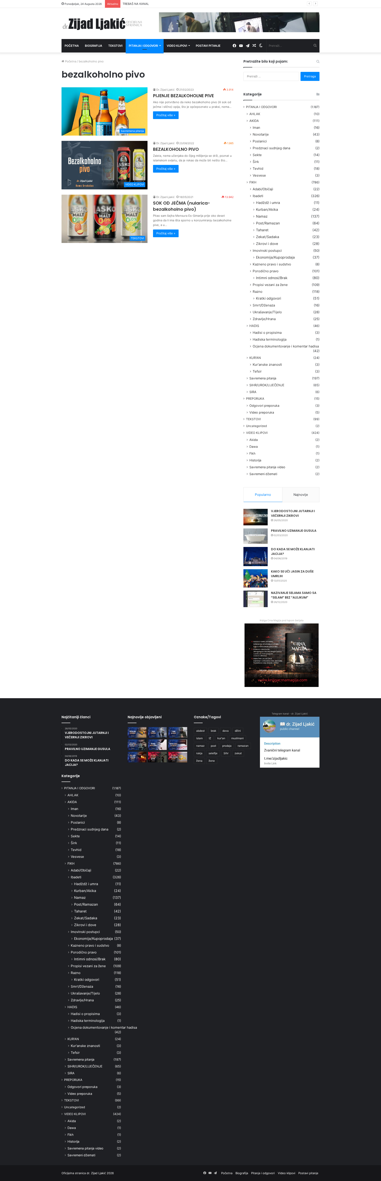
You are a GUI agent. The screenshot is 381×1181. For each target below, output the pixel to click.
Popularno (263, 495)
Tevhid (258, 168)
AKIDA (254, 121)
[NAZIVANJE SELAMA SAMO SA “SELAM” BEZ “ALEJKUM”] (255, 599)
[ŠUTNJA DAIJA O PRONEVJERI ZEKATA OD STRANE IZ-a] (137, 744)
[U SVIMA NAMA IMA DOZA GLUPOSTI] (177, 757)
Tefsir (257, 371)
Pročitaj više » (165, 115)
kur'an (221, 738)
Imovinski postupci (267, 250)
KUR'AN (255, 358)
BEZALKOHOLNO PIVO (176, 149)
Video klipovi (177, 45)
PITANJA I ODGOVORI (261, 107)
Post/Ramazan (268, 223)
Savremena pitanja (262, 378)
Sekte (257, 155)
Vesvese (259, 175)
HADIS (254, 326)
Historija (255, 460)
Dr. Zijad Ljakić (165, 89)
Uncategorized (256, 426)
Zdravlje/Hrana (264, 319)
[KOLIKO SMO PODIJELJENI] (137, 732)
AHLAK (254, 114)
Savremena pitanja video (267, 467)
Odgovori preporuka (264, 405)
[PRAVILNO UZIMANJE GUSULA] (255, 536)
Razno (257, 291)
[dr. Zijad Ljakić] (102, 23)
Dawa (253, 446)
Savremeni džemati (263, 474)
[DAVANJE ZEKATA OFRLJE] (157, 744)
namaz (200, 745)
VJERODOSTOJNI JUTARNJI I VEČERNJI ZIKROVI (293, 513)
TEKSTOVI (253, 419)
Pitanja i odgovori (143, 45)
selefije (213, 753)
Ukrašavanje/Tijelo (267, 312)
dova (225, 730)
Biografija (93, 45)
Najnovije (300, 495)
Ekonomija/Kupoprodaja (275, 257)
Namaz (262, 216)
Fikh (252, 453)
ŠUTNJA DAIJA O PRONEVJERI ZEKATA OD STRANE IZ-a (161, 4)
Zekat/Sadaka (267, 237)
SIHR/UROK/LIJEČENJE (266, 385)
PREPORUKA (255, 398)
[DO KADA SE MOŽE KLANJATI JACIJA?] (255, 556)
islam (199, 738)
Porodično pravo (265, 271)
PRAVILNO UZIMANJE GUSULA (293, 530)
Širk (256, 162)
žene (212, 760)
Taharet (262, 230)
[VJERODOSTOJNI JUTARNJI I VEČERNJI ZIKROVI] (255, 517)
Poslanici (260, 141)
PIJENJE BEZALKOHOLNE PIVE (183, 96)
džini (238, 730)
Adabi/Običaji (263, 189)
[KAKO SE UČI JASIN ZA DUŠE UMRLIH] (255, 578)
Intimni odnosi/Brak (272, 278)
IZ (210, 738)
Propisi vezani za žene (270, 285)
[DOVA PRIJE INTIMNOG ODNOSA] (137, 757)
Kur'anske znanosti (267, 364)
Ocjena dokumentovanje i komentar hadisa (286, 346)
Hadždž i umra (268, 203)
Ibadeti (258, 196)
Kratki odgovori (268, 298)
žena (199, 760)
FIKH (252, 182)
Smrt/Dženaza (264, 305)
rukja (199, 753)
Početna (72, 45)
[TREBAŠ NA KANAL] (177, 732)
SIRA (252, 392)
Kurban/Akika (267, 209)
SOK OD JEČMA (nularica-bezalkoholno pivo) (181, 206)
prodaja (227, 745)
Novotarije (261, 134)
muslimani (237, 738)
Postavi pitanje (208, 45)
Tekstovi (115, 45)
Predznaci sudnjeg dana (271, 148)
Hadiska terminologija (269, 339)
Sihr (226, 753)
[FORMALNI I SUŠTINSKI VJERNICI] (157, 757)
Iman (256, 127)
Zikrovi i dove (267, 244)
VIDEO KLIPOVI (257, 433)
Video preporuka (261, 412)
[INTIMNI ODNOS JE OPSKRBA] (177, 744)
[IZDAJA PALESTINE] (157, 732)
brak (213, 730)
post (213, 745)
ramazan (243, 745)
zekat (238, 753)
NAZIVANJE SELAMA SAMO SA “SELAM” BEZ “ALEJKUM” (293, 595)
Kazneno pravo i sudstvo (272, 264)
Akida (253, 440)
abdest (200, 730)
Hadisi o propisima (267, 332)
